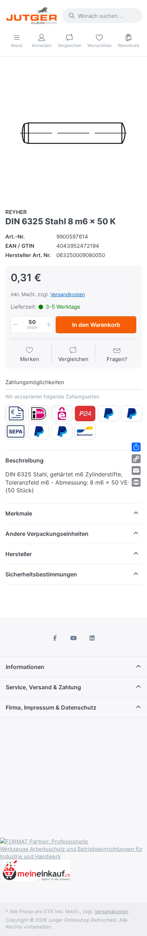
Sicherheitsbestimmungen (41, 574)
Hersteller (18, 554)
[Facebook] (55, 638)
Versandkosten (67, 294)
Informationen (25, 666)
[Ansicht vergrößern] (73, 133)
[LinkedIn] (92, 638)
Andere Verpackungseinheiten (46, 533)
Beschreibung (24, 460)
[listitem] (73, 133)
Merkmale (18, 513)
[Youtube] (73, 638)
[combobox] (102, 15)
